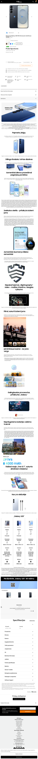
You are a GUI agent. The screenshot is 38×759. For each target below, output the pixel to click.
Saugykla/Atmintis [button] (9, 642)
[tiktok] (23, 748)
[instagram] (17, 748)
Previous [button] (6, 17)
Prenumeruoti (27, 711)
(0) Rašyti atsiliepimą (14, 40)
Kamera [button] (6, 638)
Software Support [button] (9, 680)
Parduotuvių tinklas (19, 735)
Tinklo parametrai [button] (9, 645)
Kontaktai (19, 732)
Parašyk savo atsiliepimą (19, 699)
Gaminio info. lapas (13, 46)
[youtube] (21, 748)
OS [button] (5, 652)
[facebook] (15, 748)
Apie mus (19, 731)
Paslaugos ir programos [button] (10, 676)
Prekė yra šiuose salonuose (26, 65)
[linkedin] (19, 748)
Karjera (19, 734)
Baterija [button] (7, 666)
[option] (19, 16)
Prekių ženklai (19, 733)
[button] (19, 91)
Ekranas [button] (7, 635)
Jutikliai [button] (7, 659)
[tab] (19, 91)
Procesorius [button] (7, 631)
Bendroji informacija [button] (10, 656)
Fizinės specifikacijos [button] (10, 662)
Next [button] (32, 17)
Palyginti (19, 43)
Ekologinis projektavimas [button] (11, 673)
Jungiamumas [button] (8, 649)
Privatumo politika (5, 712)
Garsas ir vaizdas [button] (9, 669)
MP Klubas (19, 736)
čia (29, 750)
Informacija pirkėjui (19, 721)
